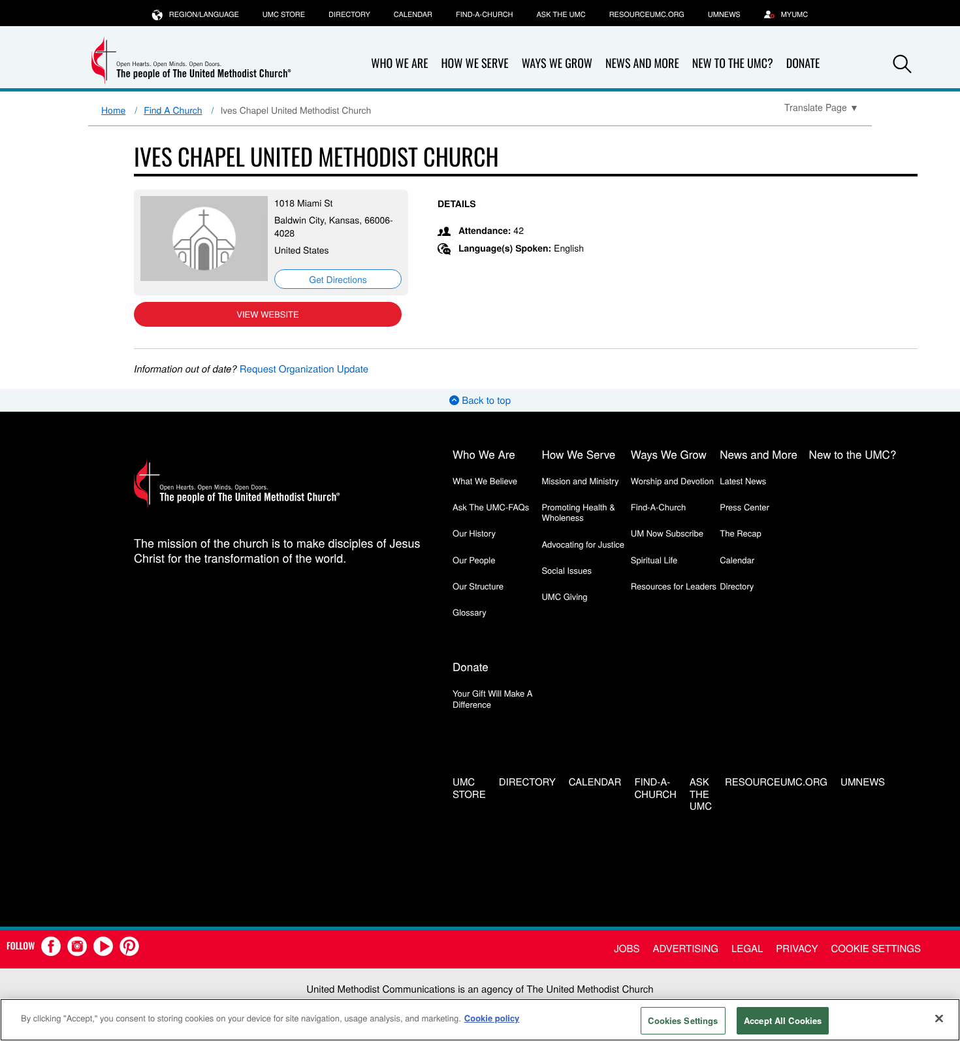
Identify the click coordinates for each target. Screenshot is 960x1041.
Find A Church (173, 109)
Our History (474, 533)
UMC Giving (564, 596)
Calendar (413, 14)
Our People (474, 560)
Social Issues (566, 570)
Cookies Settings (683, 1020)
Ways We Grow (557, 63)
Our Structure (478, 586)
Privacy (797, 948)
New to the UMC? (732, 63)
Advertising (685, 948)
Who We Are (399, 63)
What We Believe (485, 480)
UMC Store (284, 14)
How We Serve (474, 63)
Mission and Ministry (579, 480)
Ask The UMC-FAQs (491, 507)
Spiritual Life (654, 560)
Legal (747, 948)
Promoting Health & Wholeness (578, 512)
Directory (349, 14)
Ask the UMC (560, 14)
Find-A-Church (484, 14)
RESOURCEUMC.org (646, 14)
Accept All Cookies (783, 1020)
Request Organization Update (304, 369)
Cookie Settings (876, 948)
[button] (902, 64)
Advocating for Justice (582, 544)
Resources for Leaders (673, 586)
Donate (803, 63)
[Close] (939, 1018)
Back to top (485, 400)
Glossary (470, 612)
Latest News (743, 480)
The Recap (740, 533)
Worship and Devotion (672, 480)
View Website (267, 314)
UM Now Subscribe (667, 533)
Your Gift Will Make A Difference (493, 698)
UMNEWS (724, 14)
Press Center (744, 507)
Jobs (626, 948)
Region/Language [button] (204, 14)
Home (113, 109)
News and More (642, 63)
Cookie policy (492, 1018)
